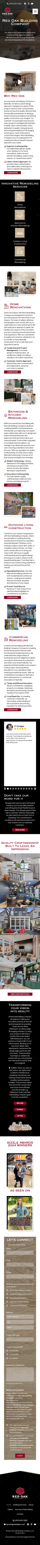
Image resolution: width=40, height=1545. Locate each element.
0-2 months (14, 1350)
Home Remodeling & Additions (21, 1290)
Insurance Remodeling (18, 1298)
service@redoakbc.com (15, 1418)
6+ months (14, 1358)
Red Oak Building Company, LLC (22, 1531)
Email (8, 1260)
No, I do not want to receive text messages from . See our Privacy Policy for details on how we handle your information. (22, 1443)
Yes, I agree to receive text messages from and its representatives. (21, 1428)
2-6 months (14, 1354)
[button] (35, 11)
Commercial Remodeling (19, 1302)
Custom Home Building (18, 1305)
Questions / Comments (16, 1365)
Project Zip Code (13, 1335)
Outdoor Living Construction (21, 1294)
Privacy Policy (20, 1533)
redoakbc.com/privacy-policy (21, 1445)
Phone (9, 1272)
